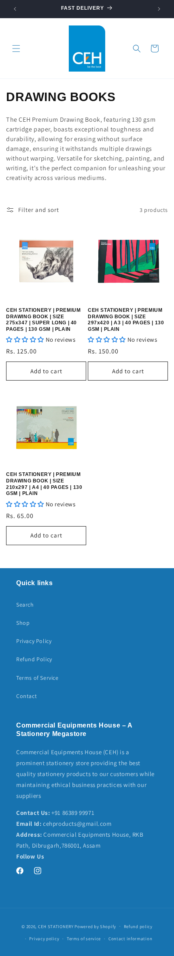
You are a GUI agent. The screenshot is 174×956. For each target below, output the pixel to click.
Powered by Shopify (95, 926)
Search (25, 604)
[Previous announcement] (15, 9)
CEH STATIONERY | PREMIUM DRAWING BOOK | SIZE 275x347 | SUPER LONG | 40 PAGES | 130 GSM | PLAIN (43, 319)
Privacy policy (44, 938)
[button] (16, 48)
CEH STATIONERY (56, 926)
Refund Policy (34, 659)
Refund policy (138, 926)
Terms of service (84, 938)
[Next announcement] (159, 9)
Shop (23, 622)
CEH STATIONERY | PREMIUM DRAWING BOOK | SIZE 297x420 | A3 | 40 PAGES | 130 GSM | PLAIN (126, 319)
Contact (26, 696)
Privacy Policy (33, 641)
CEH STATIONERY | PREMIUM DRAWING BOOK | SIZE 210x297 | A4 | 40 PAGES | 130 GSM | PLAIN (44, 484)
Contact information (130, 938)
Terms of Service (37, 677)
